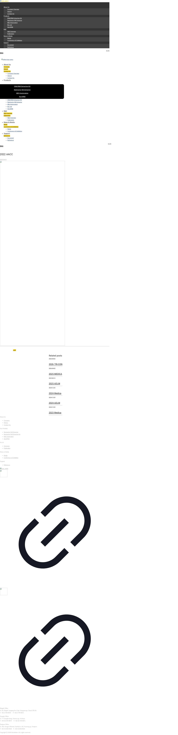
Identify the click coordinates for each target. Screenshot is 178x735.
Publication (7, 448)
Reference (7, 465)
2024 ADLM (54, 403)
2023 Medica (55, 412)
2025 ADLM (54, 383)
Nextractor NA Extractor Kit (12, 434)
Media (5, 455)
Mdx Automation (9, 436)
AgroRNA (7, 439)
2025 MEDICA (55, 374)
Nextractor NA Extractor (11, 432)
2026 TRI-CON (55, 364)
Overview (7, 446)
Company (7, 420)
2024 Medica (55, 393)
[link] (54, 529)
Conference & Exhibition (11, 458)
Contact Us (7, 425)
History (6, 423)
